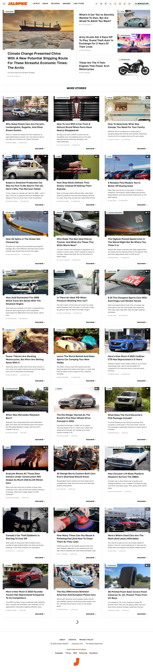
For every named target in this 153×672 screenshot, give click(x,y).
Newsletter (143, 3)
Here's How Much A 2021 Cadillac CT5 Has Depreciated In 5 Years (126, 358)
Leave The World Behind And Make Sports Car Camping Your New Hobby (76, 359)
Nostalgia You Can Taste (116, 447)
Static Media (62, 644)
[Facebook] (96, 3)
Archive (72, 640)
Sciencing (83, 653)
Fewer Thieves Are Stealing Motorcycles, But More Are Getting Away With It (25, 359)
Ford (109, 156)
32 (148, 212)
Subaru (8, 156)
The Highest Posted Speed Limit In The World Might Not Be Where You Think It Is (127, 242)
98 (46, 447)
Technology (112, 565)
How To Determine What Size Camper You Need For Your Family (126, 126)
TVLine (68, 653)
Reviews (55, 3)
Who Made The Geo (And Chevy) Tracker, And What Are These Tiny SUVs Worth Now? (75, 242)
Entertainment (125, 35)
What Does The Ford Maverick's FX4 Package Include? (125, 416)
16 (97, 565)
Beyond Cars (10, 212)
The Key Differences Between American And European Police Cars (76, 593)
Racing (8, 271)
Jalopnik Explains (63, 97)
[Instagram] (120, 3)
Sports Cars (10, 97)
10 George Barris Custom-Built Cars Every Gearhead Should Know (76, 475)
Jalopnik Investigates (115, 212)
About (62, 640)
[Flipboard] (106, 3)
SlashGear (93, 653)
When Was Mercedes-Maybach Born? (23, 416)
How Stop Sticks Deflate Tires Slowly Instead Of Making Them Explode (74, 185)
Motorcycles (125, 59)
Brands (67, 3)
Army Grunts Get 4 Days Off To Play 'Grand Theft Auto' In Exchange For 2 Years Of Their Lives (96, 42)
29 (46, 509)
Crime (59, 156)
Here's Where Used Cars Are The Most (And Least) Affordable (125, 537)
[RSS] (129, 3)
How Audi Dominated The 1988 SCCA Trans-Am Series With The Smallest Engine (23, 300)
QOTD (122, 11)
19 (148, 271)
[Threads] (115, 3)
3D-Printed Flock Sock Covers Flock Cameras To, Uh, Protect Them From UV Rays (127, 594)
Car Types (79, 3)
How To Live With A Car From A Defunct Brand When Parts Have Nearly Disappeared (74, 127)
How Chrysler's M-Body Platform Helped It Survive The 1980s (126, 475)
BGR (75, 653)
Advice (110, 97)
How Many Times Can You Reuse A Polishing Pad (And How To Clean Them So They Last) (75, 538)
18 (148, 447)
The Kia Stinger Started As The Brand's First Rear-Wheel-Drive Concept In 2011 (74, 418)
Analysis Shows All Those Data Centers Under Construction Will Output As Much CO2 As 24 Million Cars (24, 478)
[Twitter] (110, 3)
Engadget (59, 653)
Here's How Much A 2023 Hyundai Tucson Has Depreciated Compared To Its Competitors (25, 594)
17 (148, 565)
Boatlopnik (10, 11)
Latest (36, 3)
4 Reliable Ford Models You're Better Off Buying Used (124, 184)
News (45, 3)
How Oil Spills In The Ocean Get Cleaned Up (23, 240)
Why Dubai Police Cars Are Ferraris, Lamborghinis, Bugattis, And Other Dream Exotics (25, 127)
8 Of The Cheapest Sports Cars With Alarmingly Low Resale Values (127, 299)
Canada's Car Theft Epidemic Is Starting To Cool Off (23, 537)
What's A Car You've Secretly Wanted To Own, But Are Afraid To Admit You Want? (96, 17)
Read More (39, 149)
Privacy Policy (86, 640)
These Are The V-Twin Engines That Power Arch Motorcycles (94, 65)
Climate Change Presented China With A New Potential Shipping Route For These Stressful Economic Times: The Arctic (38, 60)
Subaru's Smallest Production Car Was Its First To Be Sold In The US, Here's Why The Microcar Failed (24, 185)
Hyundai (8, 565)
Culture (59, 447)
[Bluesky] (101, 3)
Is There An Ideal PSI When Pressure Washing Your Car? (72, 299)
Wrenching (60, 271)
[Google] (124, 3)
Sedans (59, 388)
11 (97, 447)
